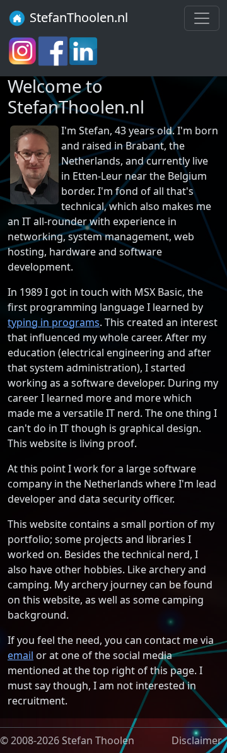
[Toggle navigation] (201, 18)
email (20, 655)
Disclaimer (197, 740)
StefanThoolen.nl (77, 17)
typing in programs (54, 322)
